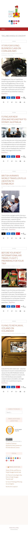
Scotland (24, 186)
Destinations (4, 55)
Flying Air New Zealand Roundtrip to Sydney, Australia (13, 119)
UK (2, 187)
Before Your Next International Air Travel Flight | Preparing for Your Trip (12, 258)
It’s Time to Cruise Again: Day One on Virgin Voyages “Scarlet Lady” (14, 477)
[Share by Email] (20, 102)
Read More (4, 93)
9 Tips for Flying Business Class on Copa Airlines (11, 48)
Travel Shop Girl (14, 467)
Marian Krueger (6, 53)
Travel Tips (10, 55)
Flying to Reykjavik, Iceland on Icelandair (12, 328)
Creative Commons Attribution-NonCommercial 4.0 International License (14, 445)
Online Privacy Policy (14, 527)
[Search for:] (14, 412)
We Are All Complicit (11, 486)
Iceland (23, 333)
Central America (19, 53)
